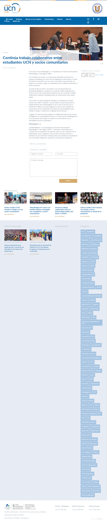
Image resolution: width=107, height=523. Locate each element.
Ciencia (84, 266)
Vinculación (86, 491)
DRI (94, 317)
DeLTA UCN (86, 304)
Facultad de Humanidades (91, 358)
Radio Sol (16, 21)
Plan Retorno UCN (88, 422)
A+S (83, 231)
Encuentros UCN (88, 336)
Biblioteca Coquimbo (89, 249)
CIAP (93, 261)
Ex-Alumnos (86, 349)
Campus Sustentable (89, 253)
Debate (92, 300)
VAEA (84, 486)
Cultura (84, 300)
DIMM (89, 313)
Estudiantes (96, 345)
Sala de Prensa (87, 448)
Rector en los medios (33, 19)
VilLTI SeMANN (94, 486)
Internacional (86, 388)
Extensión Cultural (88, 353)
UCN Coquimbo (87, 473)
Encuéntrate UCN (88, 341)
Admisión (85, 240)
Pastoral (96, 409)
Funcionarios (86, 366)
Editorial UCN (87, 328)
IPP (95, 392)
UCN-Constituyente (89, 465)
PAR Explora (86, 409)
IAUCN (84, 379)
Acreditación (86, 236)
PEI (88, 418)
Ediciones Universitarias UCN (90, 322)
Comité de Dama (88, 283)
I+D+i (92, 375)
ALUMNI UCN (96, 240)
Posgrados (85, 426)
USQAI (95, 482)
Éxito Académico (88, 495)
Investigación (86, 392)
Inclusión (85, 383)
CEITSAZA (94, 257)
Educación (85, 332)
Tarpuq (95, 452)
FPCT (91, 362)
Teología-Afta (86, 456)
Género (98, 371)
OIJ (91, 405)
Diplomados (86, 317)
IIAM (91, 379)
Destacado (95, 309)
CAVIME (85, 257)
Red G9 (84, 443)
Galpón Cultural (87, 371)
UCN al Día (86, 469)
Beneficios (85, 244)
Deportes (85, 309)
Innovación (94, 383)
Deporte (96, 304)
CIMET (91, 266)
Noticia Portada (87, 401)
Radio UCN (95, 431)
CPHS (99, 287)
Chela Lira (85, 261)
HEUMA (85, 375)
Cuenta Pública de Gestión (91, 296)
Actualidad (97, 236)
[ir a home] (12, 8)
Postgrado (95, 426)
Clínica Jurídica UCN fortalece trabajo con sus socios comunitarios (13, 209)
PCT (99, 413)
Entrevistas (86, 345)
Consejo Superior (88, 287)
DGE (83, 313)
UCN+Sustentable (88, 461)
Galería (59, 19)
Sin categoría (86, 452)
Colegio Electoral (88, 274)
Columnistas (49, 19)
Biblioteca (95, 244)
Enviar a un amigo (99, 74)
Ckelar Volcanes (87, 270)
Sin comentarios (9, 214)
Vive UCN (96, 491)
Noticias (85, 405)
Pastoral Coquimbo (89, 413)
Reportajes (93, 443)
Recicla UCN (86, 435)
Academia (90, 231)
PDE (83, 418)
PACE (97, 405)
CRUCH (84, 291)
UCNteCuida (86, 478)
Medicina (85, 396)
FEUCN (84, 362)
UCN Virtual (86, 482)
